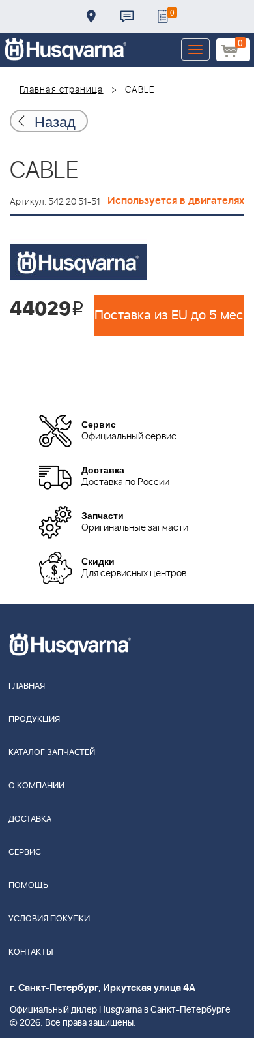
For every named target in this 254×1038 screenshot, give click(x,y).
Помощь (28, 886)
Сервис (24, 852)
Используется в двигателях (175, 201)
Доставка (91, 16)
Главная (26, 686)
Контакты (127, 16)
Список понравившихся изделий (162, 16)
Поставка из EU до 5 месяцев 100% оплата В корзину (169, 315)
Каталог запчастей (51, 753)
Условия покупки (49, 919)
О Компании (36, 786)
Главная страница (62, 89)
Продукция (34, 719)
